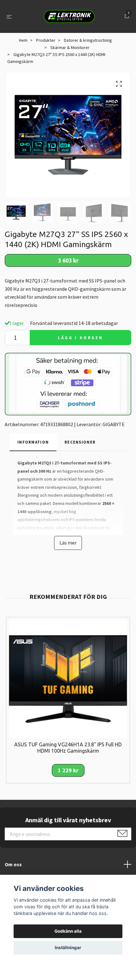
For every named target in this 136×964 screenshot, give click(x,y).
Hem (23, 40)
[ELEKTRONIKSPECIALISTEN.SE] (69, 16)
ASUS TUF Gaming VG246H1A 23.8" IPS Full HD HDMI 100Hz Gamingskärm (68, 748)
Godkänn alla (68, 931)
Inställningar (68, 947)
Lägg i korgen (80, 337)
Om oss (13, 864)
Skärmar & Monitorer (70, 47)
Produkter (45, 40)
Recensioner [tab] (80, 442)
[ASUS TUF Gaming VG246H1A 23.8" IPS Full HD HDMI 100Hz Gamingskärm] (68, 678)
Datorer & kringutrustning (88, 40)
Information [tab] (33, 442)
